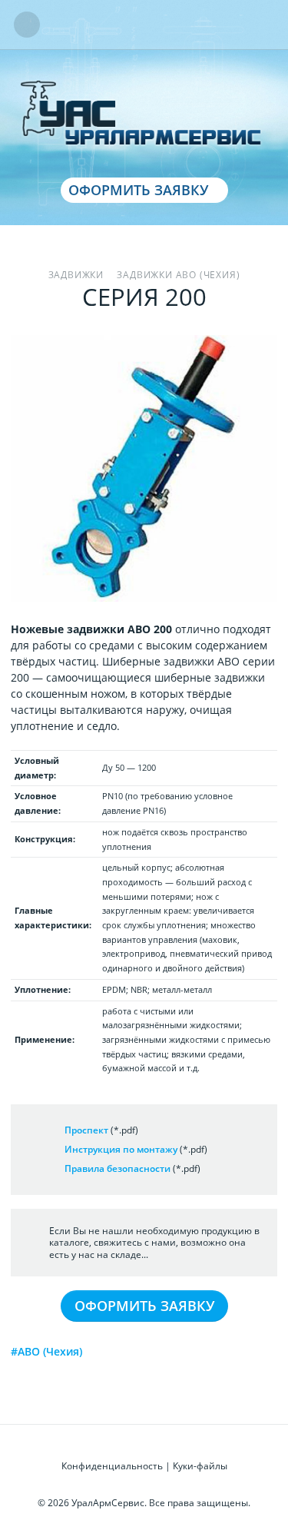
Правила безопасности (117, 1168)
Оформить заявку (138, 190)
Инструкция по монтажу (121, 1149)
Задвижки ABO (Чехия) (178, 274)
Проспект (86, 1130)
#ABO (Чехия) (46, 1351)
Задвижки (76, 274)
